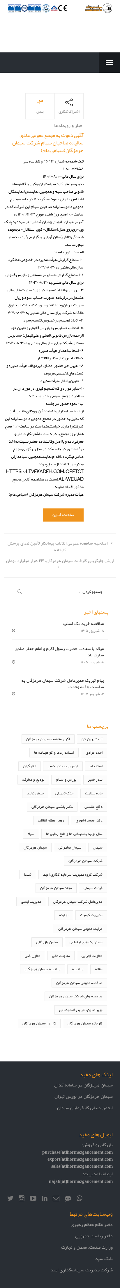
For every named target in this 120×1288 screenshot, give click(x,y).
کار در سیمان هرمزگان (39, 1023)
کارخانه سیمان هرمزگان (85, 1023)
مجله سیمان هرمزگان (56, 888)
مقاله (99, 969)
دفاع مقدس (93, 806)
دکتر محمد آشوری (89, 820)
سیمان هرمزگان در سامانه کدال (83, 1084)
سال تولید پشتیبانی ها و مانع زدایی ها (74, 833)
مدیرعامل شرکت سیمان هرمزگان (78, 901)
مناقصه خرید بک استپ (83, 623)
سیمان (98, 847)
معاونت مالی (61, 955)
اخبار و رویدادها (69, 125)
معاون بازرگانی (47, 942)
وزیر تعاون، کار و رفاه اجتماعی (81, 1010)
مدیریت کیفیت (91, 915)
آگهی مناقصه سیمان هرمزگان (48, 739)
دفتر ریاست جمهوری (94, 1235)
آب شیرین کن (92, 739)
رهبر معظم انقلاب (51, 820)
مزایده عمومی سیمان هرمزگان (80, 928)
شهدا (27, 874)
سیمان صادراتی (70, 847)
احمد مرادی (94, 752)
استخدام (96, 766)
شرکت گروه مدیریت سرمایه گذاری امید (73, 874)
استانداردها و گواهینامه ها (54, 752)
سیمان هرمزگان (35, 847)
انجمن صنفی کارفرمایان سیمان (85, 1107)
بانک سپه (104, 1258)
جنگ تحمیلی (64, 793)
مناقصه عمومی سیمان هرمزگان (79, 983)
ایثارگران (29, 766)
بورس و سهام (66, 779)
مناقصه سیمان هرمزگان (42, 969)
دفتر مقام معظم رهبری (92, 1224)
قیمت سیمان (93, 888)
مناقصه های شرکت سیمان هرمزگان (76, 996)
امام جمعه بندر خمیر (63, 766)
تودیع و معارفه (33, 779)
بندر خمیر (95, 779)
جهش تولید (35, 793)
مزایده (63, 915)
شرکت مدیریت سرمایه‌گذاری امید (82, 1269)
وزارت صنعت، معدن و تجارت (87, 1247)
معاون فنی (32, 955)
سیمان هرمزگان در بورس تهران (83, 1096)
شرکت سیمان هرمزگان (85, 861)
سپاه (31, 833)
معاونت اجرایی (92, 955)
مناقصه (77, 969)
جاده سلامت (94, 793)
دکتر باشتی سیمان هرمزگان (52, 806)
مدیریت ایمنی (31, 901)
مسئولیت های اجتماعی (86, 942)
